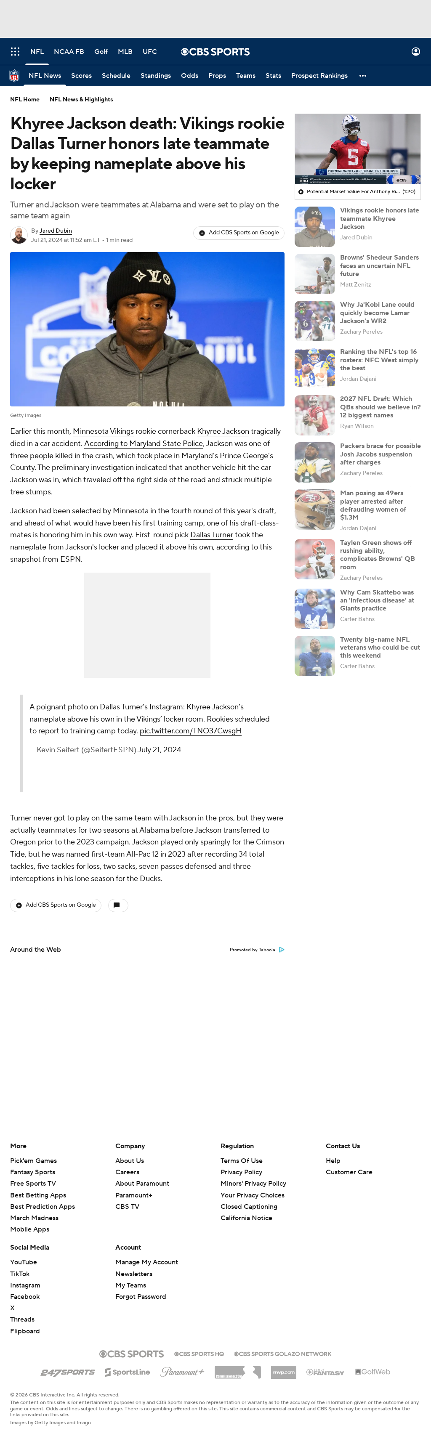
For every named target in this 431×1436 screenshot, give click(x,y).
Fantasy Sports (32, 1172)
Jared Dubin (56, 231)
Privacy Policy (241, 1172)
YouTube (23, 1262)
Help (333, 1161)
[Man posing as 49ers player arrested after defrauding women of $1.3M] (315, 509)
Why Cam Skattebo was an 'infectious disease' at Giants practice (377, 600)
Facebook (25, 1297)
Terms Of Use (242, 1161)
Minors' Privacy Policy (253, 1183)
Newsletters (133, 1274)
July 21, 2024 (159, 750)
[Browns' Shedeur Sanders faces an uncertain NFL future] (315, 274)
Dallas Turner (211, 535)
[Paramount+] (182, 1370)
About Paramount (142, 1183)
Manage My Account (146, 1262)
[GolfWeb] (373, 1372)
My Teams (130, 1285)
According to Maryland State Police (143, 444)
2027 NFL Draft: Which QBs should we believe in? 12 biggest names (380, 407)
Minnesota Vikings (103, 431)
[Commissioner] (238, 1369)
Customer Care (349, 1172)
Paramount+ (133, 1195)
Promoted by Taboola (252, 950)
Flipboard (25, 1331)
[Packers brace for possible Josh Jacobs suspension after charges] (315, 462)
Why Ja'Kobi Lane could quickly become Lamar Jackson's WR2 (377, 312)
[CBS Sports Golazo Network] (283, 1353)
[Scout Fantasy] (325, 1371)
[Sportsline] (127, 1371)
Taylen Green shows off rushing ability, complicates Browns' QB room (377, 555)
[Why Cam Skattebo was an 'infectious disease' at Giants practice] (315, 609)
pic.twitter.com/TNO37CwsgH (191, 731)
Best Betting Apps (38, 1195)
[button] (15, 51)
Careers (127, 1172)
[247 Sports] (67, 1371)
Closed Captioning (249, 1198)
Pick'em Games (33, 1161)
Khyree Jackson (223, 431)
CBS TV (127, 1206)
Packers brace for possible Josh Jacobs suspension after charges (380, 454)
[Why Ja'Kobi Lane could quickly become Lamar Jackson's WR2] (315, 321)
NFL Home (25, 100)
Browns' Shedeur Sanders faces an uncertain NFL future (379, 265)
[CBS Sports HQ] (199, 1353)
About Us (129, 1161)
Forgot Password (140, 1297)
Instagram (25, 1285)
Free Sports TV (33, 1183)
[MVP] (283, 1369)
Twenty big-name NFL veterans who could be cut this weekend (380, 647)
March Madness (34, 1218)
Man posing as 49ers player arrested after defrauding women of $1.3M (373, 505)
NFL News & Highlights (81, 100)
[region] (357, 149)
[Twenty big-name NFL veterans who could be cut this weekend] (315, 656)
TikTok (19, 1274)
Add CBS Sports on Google (244, 232)
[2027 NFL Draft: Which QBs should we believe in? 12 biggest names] (315, 415)
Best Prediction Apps (42, 1206)
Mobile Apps (29, 1229)
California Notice (246, 1210)
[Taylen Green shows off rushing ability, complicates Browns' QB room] (315, 559)
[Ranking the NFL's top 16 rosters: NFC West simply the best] (315, 368)
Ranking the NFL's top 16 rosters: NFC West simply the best (379, 360)
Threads (22, 1319)
